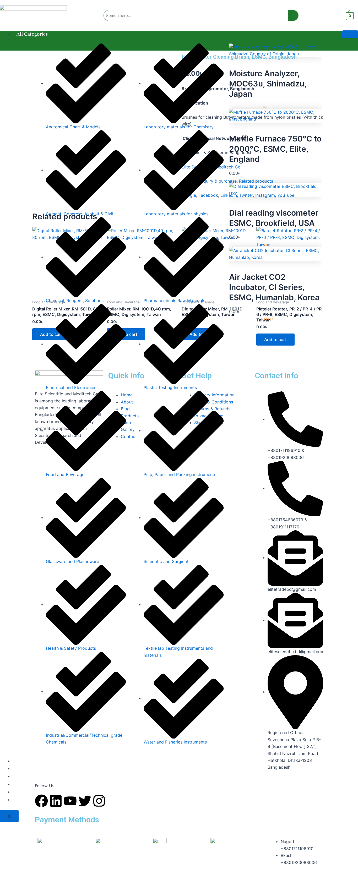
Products (26, 776)
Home (23, 761)
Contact (25, 799)
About (23, 768)
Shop (23, 792)
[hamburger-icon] (350, 34)
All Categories (32, 34)
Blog (21, 784)
